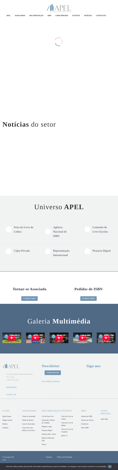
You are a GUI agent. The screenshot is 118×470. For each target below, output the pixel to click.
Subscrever (53, 373)
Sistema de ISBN (86, 416)
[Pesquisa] (110, 16)
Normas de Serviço (87, 420)
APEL (8, 15)
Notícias (88, 15)
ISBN (49, 15)
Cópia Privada (61, 15)
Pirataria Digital (47, 430)
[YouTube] (115, 457)
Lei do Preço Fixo (48, 416)
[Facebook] (109, 457)
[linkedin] (101, 373)
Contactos (101, 15)
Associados (20, 15)
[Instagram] (112, 457)
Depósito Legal (47, 426)
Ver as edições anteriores (51, 381)
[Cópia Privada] (19, 251)
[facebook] (85, 373)
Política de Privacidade (64, 457)
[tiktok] (93, 380)
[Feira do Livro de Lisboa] (19, 229)
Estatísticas (84, 424)
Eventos (76, 15)
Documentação (36, 15)
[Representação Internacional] (59, 253)
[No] (115, 466)
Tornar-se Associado (28, 416)
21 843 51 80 (11, 394)
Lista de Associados (28, 424)
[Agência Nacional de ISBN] (59, 231)
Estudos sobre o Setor (49, 434)
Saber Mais (104, 419)
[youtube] (93, 373)
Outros (44, 444)
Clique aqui (29, 298)
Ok (110, 466)
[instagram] (77, 373)
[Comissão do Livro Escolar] (98, 229)
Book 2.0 (64, 436)
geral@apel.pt (11, 387)
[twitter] (109, 373)
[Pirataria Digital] (98, 251)
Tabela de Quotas (27, 420)
